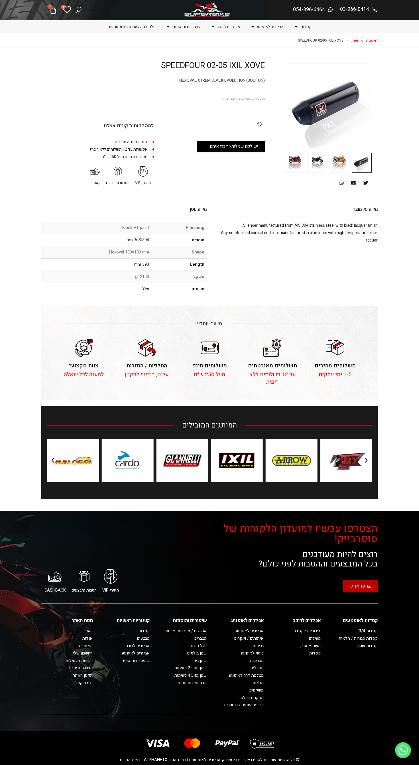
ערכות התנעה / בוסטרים (244, 705)
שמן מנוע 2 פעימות (190, 668)
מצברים (200, 638)
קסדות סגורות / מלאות (358, 638)
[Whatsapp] (403, 750)
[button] (366, 182)
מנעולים (257, 668)
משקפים (256, 690)
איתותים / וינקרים (249, 638)
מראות (258, 683)
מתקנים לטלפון (251, 698)
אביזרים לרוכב (228, 27)
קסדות (306, 27)
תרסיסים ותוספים (192, 683)
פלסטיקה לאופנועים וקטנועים (132, 27)
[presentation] (365, 107)
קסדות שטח (367, 646)
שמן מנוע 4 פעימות (190, 675)
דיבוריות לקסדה (307, 631)
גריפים (258, 646)
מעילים (315, 638)
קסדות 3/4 (368, 631)
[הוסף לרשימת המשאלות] (260, 124)
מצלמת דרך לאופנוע (246, 675)
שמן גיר (200, 661)
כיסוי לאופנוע (252, 653)
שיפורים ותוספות (186, 27)
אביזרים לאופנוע (270, 27)
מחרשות (257, 661)
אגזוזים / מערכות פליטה (237, 99)
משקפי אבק (310, 646)
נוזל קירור (198, 646)
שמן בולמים (197, 653)
